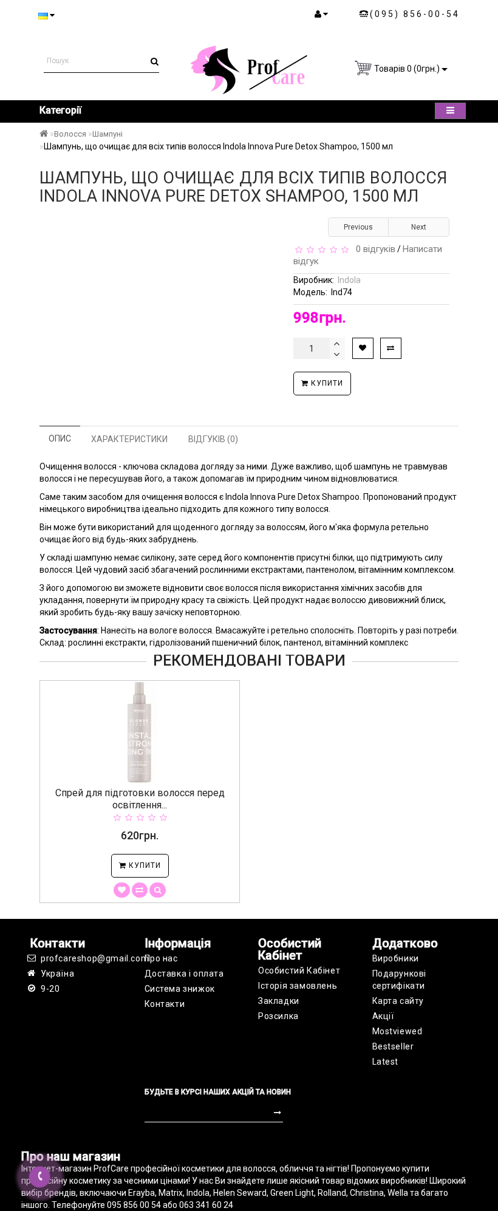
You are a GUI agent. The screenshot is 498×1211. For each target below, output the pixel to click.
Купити (326, 383)
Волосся (70, 133)
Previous (358, 227)
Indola (349, 280)
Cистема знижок (180, 989)
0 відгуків (373, 249)
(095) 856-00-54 (415, 14)
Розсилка (278, 1016)
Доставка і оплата (184, 973)
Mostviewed (397, 1031)
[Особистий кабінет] (321, 14)
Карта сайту (398, 1001)
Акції (383, 1016)
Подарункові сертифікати (399, 980)
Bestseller (393, 1046)
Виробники (395, 958)
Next (418, 227)
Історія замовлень (297, 986)
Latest (385, 1061)
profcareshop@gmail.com (83, 958)
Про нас (161, 958)
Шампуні (107, 133)
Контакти (165, 1004)
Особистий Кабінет (299, 970)
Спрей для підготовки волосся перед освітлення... (140, 799)
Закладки (278, 1001)
